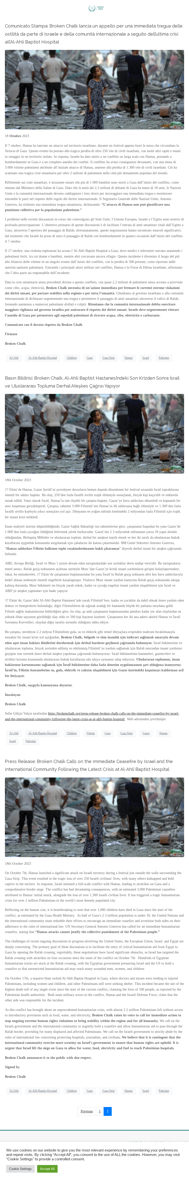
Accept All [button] (47, 1169)
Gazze (146, 733)
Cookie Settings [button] (20, 1169)
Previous (87, 1111)
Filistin (91, 733)
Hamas (129, 358)
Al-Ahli (13, 358)
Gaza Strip (108, 358)
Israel (145, 358)
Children (72, 358)
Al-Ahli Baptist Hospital (42, 358)
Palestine (164, 358)
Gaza (90, 358)
